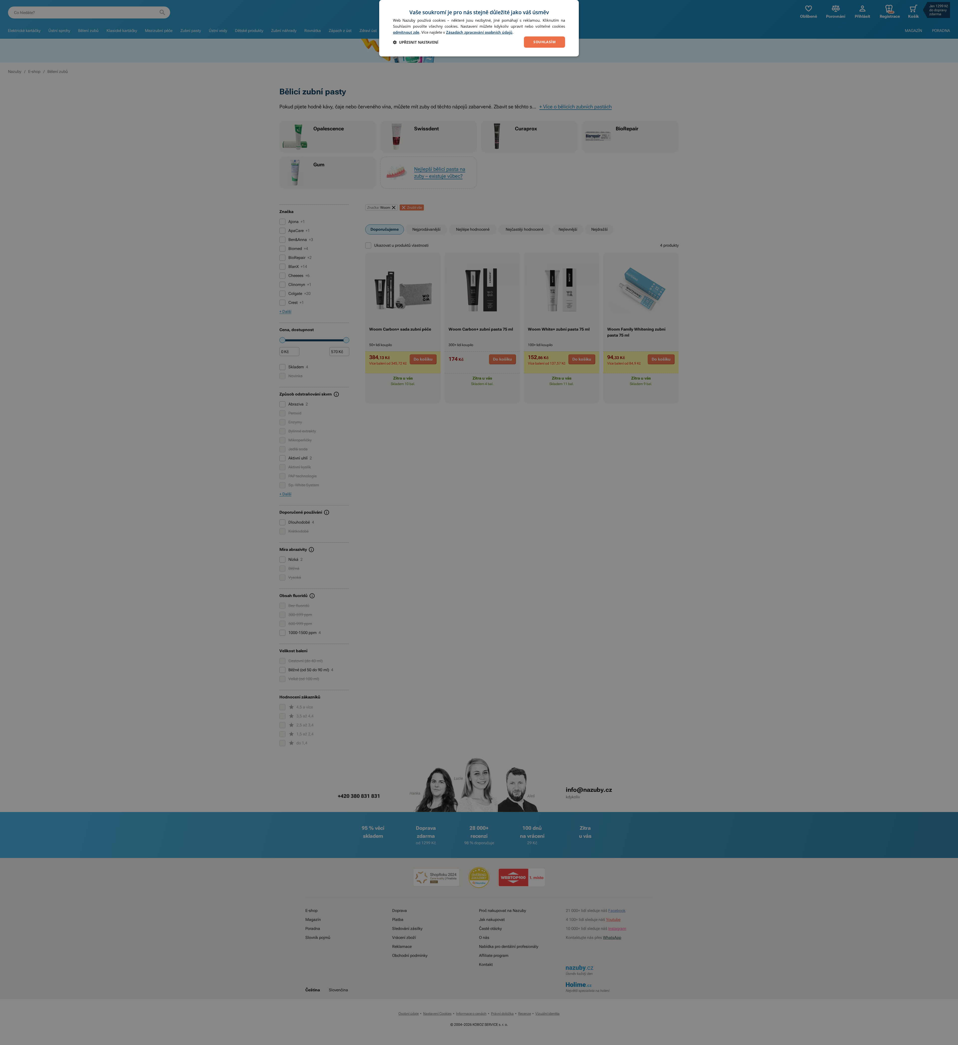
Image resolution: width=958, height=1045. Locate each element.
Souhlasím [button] (544, 41)
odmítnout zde (406, 32)
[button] (415, 42)
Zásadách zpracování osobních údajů (479, 32)
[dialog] (479, 28)
